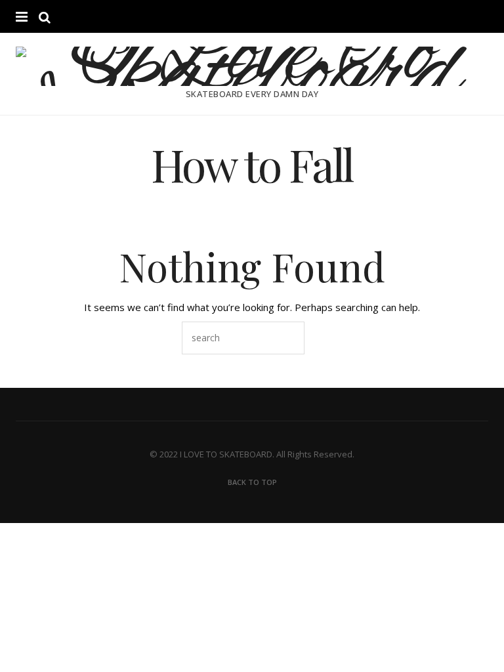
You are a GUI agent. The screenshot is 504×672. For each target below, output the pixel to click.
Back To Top (252, 482)
